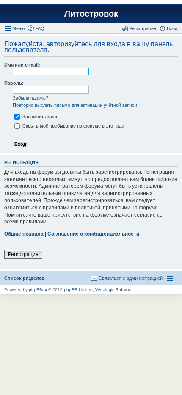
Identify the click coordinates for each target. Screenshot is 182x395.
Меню (18, 28)
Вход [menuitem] (172, 28)
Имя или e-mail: (22, 64)
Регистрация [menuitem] (142, 28)
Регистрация (23, 254)
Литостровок (91, 13)
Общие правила (24, 234)
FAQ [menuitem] (39, 28)
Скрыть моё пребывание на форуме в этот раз (72, 125)
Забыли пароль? (30, 97)
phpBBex (38, 289)
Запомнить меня (39, 116)
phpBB (70, 289)
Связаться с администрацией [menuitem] (131, 278)
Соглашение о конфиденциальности (93, 234)
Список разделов (24, 278)
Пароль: (14, 83)
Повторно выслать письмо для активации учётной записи (75, 105)
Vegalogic (104, 289)
